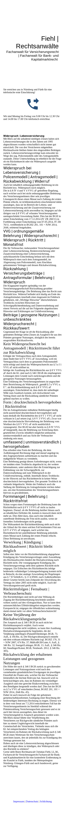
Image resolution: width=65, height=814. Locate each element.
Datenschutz (32, 801)
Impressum (18, 801)
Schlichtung (46, 801)
